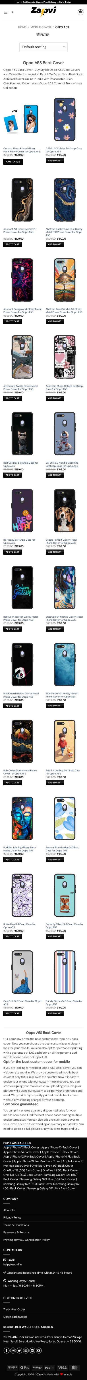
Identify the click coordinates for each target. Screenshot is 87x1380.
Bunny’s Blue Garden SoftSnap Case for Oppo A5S (62, 849)
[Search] (12, 12)
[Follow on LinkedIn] (32, 1351)
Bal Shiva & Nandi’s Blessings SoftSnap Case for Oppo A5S (62, 464)
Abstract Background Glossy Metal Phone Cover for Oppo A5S (22, 310)
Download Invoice (15, 1317)
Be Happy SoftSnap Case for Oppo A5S (19, 541)
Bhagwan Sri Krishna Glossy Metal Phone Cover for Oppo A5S (64, 618)
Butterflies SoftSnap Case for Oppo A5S (19, 926)
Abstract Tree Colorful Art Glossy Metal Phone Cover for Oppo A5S (64, 310)
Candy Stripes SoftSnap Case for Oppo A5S (64, 1003)
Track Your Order (14, 1309)
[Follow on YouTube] (39, 1351)
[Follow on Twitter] (19, 1351)
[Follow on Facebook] (6, 1351)
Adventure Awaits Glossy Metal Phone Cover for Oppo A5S (20, 387)
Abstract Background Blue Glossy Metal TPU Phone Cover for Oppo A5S (64, 232)
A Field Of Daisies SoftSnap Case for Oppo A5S (64, 150)
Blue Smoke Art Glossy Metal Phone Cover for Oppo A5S (61, 695)
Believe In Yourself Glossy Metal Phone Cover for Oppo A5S (20, 618)
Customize (13, 161)
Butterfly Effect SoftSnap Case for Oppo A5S (64, 926)
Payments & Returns (16, 1232)
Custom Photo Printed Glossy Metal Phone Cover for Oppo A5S (21, 150)
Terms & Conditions (16, 1225)
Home (22, 27)
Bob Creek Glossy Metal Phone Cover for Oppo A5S (20, 772)
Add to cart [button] (54, 160)
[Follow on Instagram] (13, 1351)
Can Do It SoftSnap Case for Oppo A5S (22, 1003)
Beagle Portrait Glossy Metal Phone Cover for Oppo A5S (61, 541)
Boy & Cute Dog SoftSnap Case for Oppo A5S (63, 772)
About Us (9, 1210)
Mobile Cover (41, 27)
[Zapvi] (43, 12)
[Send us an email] (26, 1351)
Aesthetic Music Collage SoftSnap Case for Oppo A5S (64, 387)
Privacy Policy (12, 1217)
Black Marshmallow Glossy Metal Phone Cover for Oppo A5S (21, 695)
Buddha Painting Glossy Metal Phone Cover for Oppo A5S (19, 849)
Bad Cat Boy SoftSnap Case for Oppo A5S (20, 464)
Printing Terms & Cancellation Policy (26, 1240)
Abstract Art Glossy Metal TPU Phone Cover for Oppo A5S (19, 230)
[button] (5, 12)
